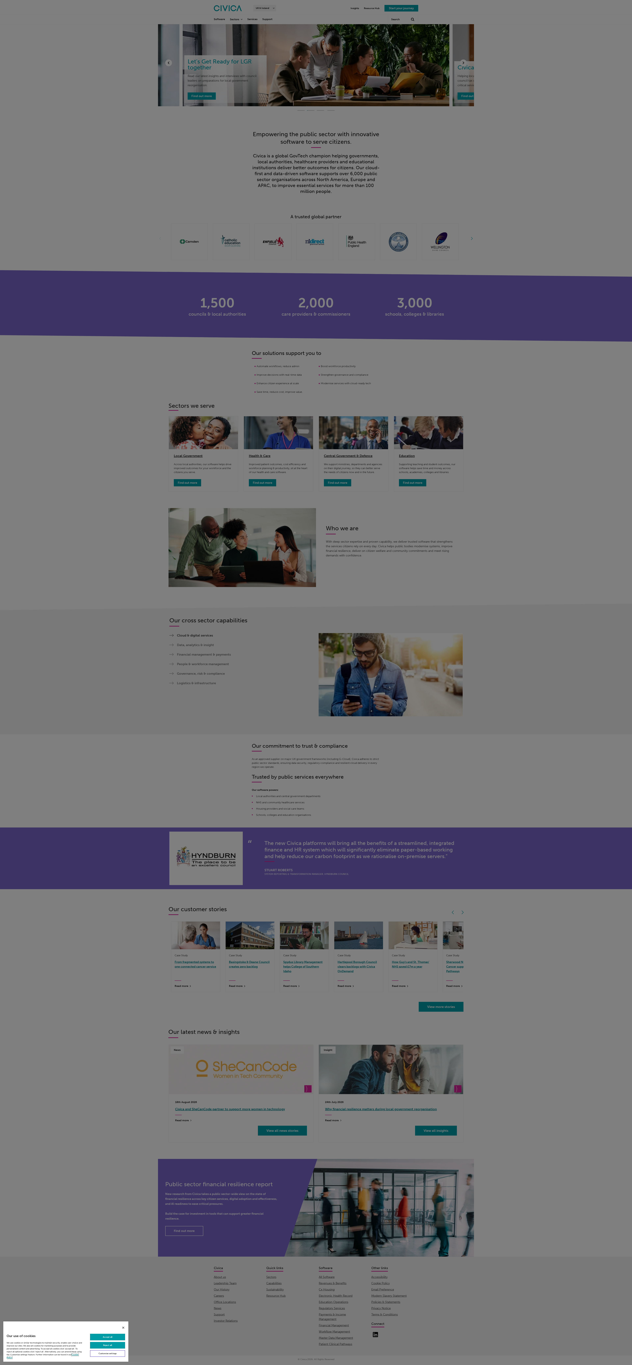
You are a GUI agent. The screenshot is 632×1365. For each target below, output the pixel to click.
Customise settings (108, 1353)
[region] (65, 1341)
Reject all (107, 1345)
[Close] (123, 1327)
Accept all (107, 1337)
